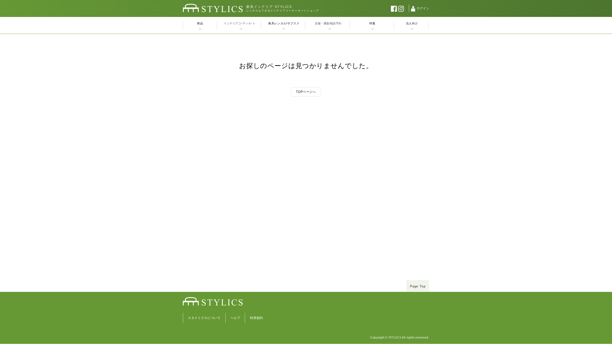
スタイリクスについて (204, 318)
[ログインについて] (413, 9)
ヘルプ (235, 318)
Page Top (418, 286)
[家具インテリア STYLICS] (213, 8)
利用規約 (256, 318)
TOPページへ (306, 92)
